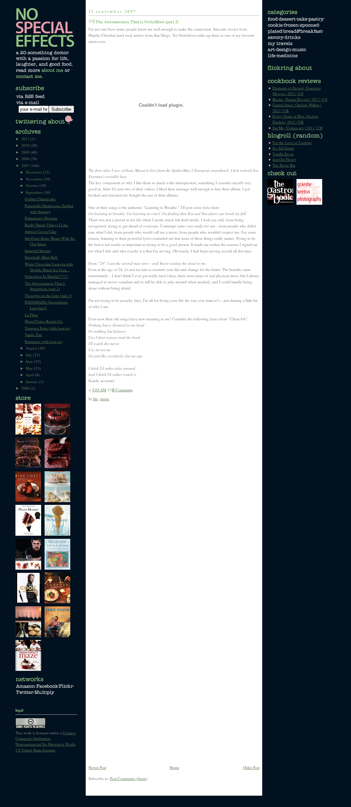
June (30, 361)
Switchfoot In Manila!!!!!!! (46, 276)
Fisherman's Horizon (41, 218)
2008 (26, 158)
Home (174, 767)
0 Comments (122, 389)
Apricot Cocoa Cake (41, 231)
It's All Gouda (283, 148)
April (30, 374)
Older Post (251, 767)
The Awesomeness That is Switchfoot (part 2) (137, 22)
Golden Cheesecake (40, 198)
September (35, 192)
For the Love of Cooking (292, 142)
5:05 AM (99, 389)
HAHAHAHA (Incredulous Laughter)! (46, 304)
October (32, 185)
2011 (26, 138)
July (29, 354)
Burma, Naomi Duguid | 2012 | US (300, 99)
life (95, 398)
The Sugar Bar (284, 165)
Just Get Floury (284, 159)
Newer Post (97, 767)
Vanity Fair (33, 334)
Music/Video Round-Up (44, 321)
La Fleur (31, 314)
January (32, 381)
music (104, 398)
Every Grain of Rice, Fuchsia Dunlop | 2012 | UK (295, 119)
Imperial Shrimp (38, 250)
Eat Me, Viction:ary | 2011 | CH (298, 127)
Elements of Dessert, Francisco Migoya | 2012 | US (297, 90)
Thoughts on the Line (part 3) (48, 295)
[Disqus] (173, 497)
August (32, 348)
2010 (26, 145)
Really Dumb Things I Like (46, 224)
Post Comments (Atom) (128, 778)
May (30, 368)
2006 (26, 388)
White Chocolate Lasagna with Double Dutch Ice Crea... (49, 266)
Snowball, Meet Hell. (41, 257)
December (34, 172)
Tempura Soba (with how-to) (48, 328)
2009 (26, 152)
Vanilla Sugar (283, 153)
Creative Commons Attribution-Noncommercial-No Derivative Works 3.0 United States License (45, 741)
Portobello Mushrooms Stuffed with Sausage (49, 208)
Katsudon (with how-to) (44, 341)
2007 (26, 165)
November (35, 178)
